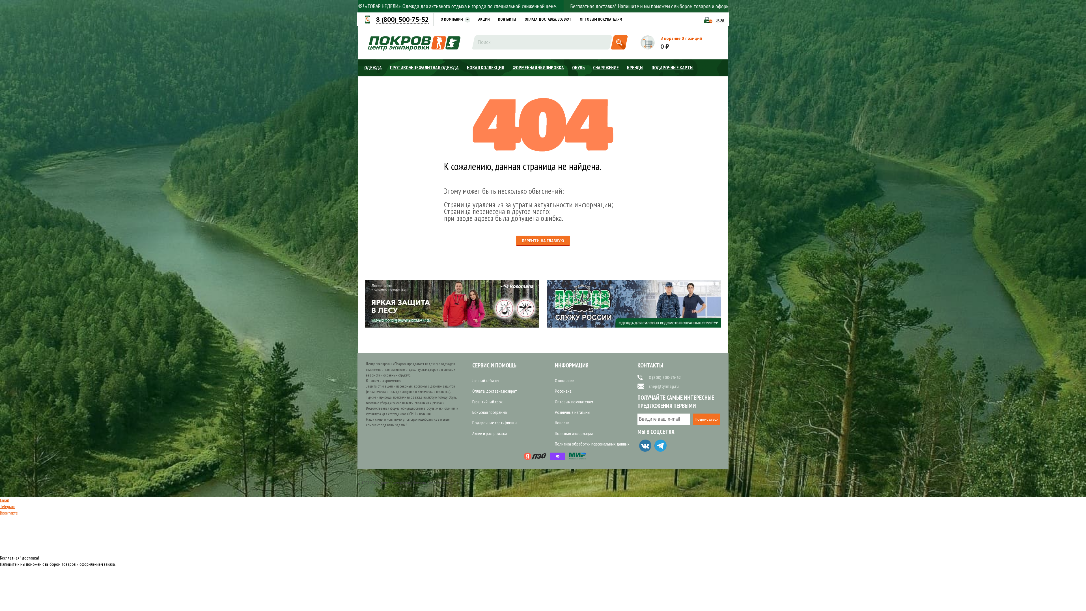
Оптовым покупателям (574, 402)
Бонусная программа (489, 412)
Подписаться (707, 419)
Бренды (635, 67)
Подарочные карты (672, 67)
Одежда (373, 67)
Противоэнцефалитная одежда (424, 67)
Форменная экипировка (538, 67)
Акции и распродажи (489, 433)
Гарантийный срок (487, 402)
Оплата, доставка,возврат (494, 391)
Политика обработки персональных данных (592, 444)
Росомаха (563, 391)
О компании (564, 380)
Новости (562, 422)
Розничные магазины (572, 412)
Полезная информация (574, 433)
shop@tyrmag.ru (664, 386)
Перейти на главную (543, 240)
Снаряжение (606, 67)
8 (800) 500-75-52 (665, 377)
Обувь (578, 67)
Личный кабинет (486, 380)
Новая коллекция (485, 67)
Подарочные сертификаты (494, 422)
